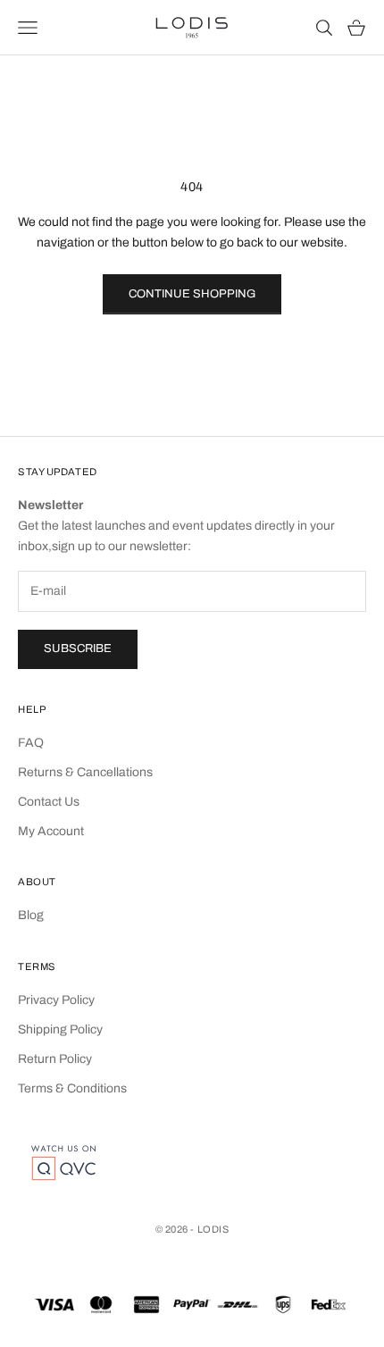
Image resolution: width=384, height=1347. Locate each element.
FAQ (31, 742)
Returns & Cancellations (85, 772)
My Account (51, 831)
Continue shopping (192, 294)
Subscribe (78, 648)
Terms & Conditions (72, 1088)
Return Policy (55, 1059)
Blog (31, 915)
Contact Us (48, 801)
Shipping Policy (60, 1029)
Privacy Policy (56, 1000)
